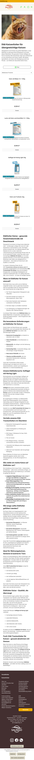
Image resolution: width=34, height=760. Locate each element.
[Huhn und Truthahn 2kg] (17, 208)
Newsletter (25, 709)
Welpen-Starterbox (6, 707)
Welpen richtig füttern (7, 699)
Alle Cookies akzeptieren (17, 757)
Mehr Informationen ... (23, 751)
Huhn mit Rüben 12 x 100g (17, 79)
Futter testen (5, 686)
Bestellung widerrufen (17, 746)
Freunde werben (23, 684)
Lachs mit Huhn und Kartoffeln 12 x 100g (17, 118)
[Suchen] (21, 6)
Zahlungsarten (22, 702)
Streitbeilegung (22, 699)
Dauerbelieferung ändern (25, 691)
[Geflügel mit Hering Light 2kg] (17, 168)
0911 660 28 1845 (21, 719)
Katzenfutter (5, 677)
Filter (17, 67)
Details (17, 110)
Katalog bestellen (23, 683)
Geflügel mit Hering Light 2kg (17, 157)
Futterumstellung (6, 696)
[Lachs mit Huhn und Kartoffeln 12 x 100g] (17, 129)
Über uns (4, 681)
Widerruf (21, 701)
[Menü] (30, 6)
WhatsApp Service (6, 701)
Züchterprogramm (23, 686)
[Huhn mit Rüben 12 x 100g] (17, 90)
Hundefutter (5, 674)
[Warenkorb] (27, 6)
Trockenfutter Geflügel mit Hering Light (16, 267)
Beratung (4, 688)
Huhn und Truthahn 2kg (17, 197)
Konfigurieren (21, 754)
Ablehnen (12, 754)
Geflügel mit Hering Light (22, 541)
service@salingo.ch (17, 722)
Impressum (21, 706)
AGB (20, 696)
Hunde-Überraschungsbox (8, 706)
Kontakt (4, 689)
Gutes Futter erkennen (7, 697)
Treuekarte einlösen (24, 681)
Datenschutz (22, 697)
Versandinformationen (24, 704)
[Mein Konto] (24, 6)
